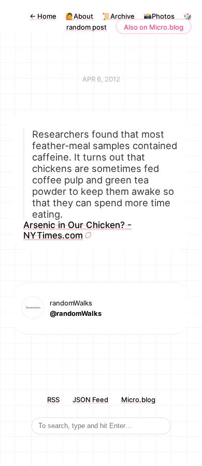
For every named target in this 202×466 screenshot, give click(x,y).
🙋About (79, 16)
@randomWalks (76, 313)
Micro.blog (138, 399)
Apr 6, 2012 (101, 79)
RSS (53, 399)
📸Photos (159, 16)
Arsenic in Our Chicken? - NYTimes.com (77, 230)
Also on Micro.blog (153, 27)
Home (43, 16)
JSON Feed (90, 399)
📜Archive (118, 16)
